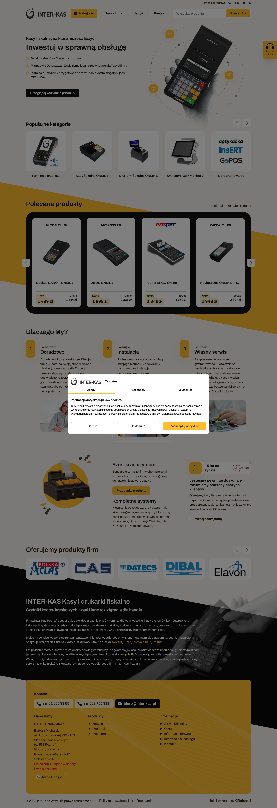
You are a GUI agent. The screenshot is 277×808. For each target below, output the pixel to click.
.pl (243, 800)
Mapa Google (52, 777)
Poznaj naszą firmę (208, 519)
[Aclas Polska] (47, 569)
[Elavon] (230, 569)
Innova (137, 642)
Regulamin (145, 800)
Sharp (147, 642)
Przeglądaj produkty (131, 490)
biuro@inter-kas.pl (140, 704)
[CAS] (93, 569)
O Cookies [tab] (186, 389)
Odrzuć (92, 426)
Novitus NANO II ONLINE (55, 282)
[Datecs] (138, 569)
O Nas (168, 728)
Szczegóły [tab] (138, 389)
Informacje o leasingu (179, 739)
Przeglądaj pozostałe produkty (229, 205)
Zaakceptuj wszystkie (184, 426)
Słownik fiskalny (175, 723)
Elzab (127, 642)
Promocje (100, 728)
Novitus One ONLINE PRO (219, 282)
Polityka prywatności (114, 800)
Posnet (157, 642)
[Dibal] (184, 569)
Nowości (99, 723)
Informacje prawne (177, 733)
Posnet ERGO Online (161, 282)
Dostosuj (137, 426)
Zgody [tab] (91, 389)
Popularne (100, 733)
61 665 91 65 (242, 3)
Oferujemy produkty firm (62, 549)
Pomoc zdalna (270, 52)
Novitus (117, 642)
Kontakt (170, 744)
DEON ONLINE (102, 282)
